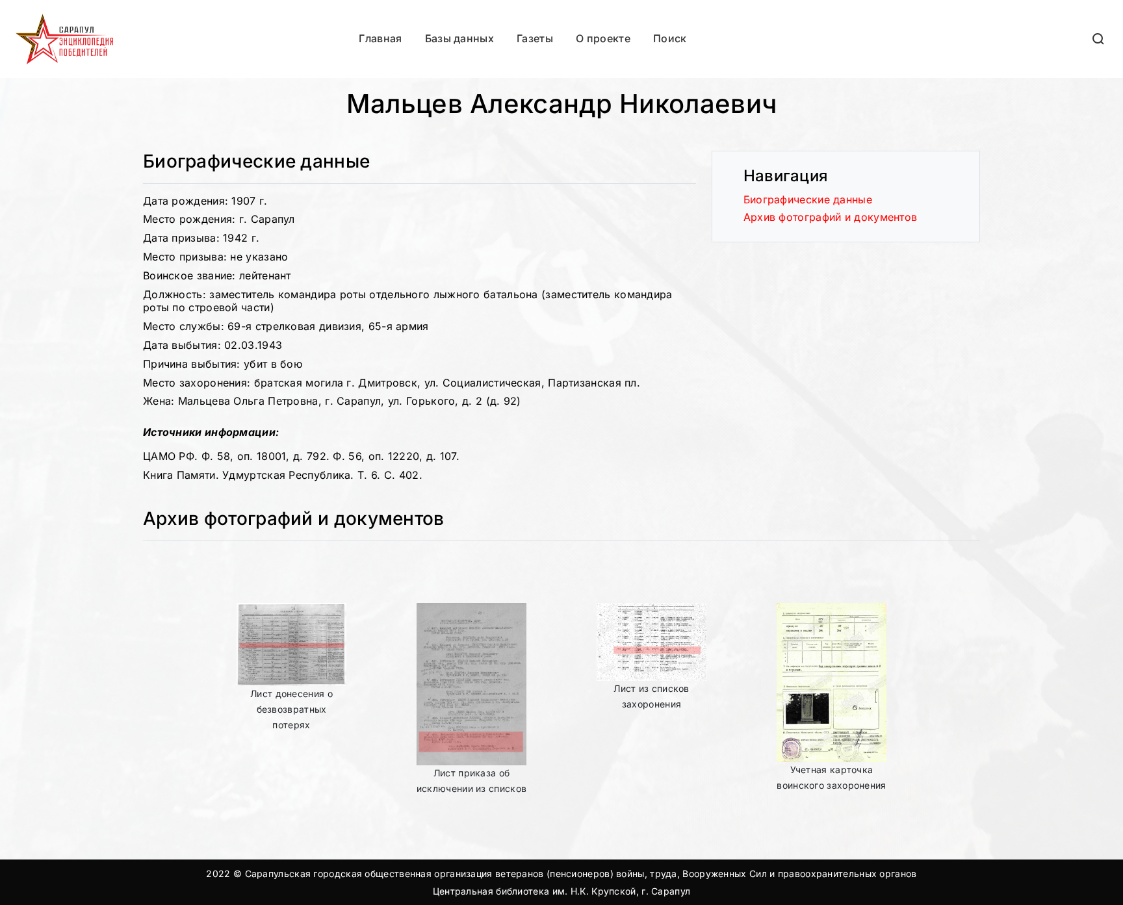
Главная (380, 38)
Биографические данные (807, 199)
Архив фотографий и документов (830, 216)
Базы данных (459, 38)
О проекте (603, 38)
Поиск (669, 38)
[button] (1099, 38)
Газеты (535, 38)
